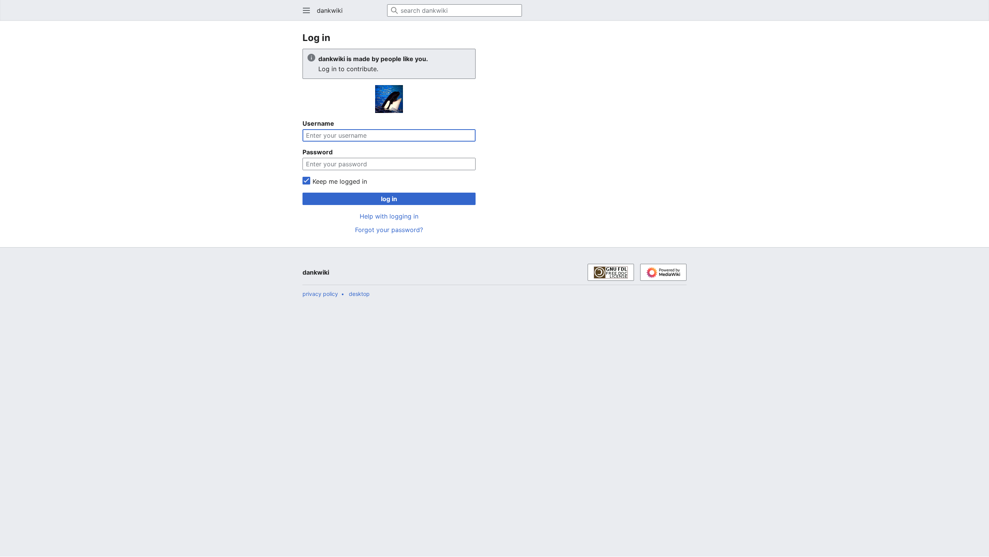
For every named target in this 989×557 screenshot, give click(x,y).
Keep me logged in (340, 181)
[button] (304, 10)
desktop (359, 293)
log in (389, 199)
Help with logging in (389, 216)
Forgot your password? (389, 230)
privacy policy (320, 293)
